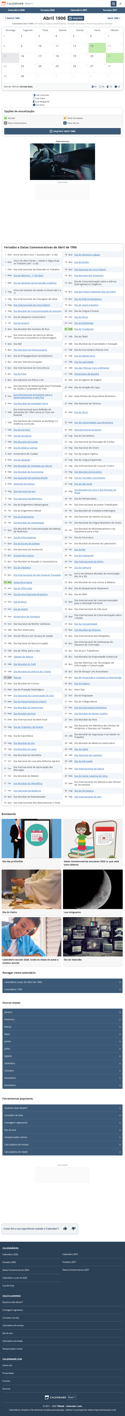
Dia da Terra (81, 412)
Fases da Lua (73, 123)
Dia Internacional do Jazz (87, 796)
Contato (6, 1380)
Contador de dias (13, 1115)
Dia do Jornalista (22, 435)
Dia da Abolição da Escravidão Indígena (35, 282)
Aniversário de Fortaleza (27, 616)
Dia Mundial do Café (25, 664)
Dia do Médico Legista (25, 447)
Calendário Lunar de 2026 (14, 1277)
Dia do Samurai (82, 567)
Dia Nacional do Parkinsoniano (30, 349)
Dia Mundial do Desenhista (28, 707)
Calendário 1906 (13, 989)
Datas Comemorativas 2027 (75, 1269)
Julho (7, 1048)
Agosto (8, 1055)
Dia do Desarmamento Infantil (30, 701)
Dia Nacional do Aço (24, 491)
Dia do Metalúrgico (84, 355)
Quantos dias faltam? (16, 1107)
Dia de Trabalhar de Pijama (28, 727)
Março (7, 1026)
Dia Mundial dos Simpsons (89, 275)
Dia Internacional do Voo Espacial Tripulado (37, 575)
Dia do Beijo (20, 601)
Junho (7, 1041)
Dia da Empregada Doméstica (90, 707)
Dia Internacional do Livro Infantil (32, 305)
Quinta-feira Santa (24, 555)
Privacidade (8, 1373)
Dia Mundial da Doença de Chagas (32, 671)
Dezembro (10, 1085)
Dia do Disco (81, 317)
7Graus (60, 1406)
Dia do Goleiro (82, 683)
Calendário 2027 (78, 10)
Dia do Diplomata (83, 323)
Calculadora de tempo (16, 1144)
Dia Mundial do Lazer (25, 749)
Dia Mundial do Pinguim (87, 629)
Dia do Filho (20, 373)
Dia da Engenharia (24, 516)
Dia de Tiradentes (84, 329)
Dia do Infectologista (25, 537)
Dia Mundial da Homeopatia (29, 522)
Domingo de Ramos (24, 483)
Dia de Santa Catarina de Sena (91, 775)
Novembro (10, 1077)
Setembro (9, 1063)
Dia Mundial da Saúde (26, 441)
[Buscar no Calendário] (114, 4)
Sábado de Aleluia (23, 656)
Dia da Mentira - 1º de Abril (28, 275)
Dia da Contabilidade (85, 623)
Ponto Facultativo (75, 118)
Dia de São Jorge (83, 483)
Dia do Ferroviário (84, 790)
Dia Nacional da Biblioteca (28, 498)
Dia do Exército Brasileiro (88, 299)
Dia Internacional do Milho (88, 561)
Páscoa (17, 677)
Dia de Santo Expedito (86, 305)
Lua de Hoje (8, 1285)
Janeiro (8, 1012)
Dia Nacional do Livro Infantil (90, 269)
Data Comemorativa (17, 123)
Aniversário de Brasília (86, 373)
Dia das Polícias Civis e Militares (91, 367)
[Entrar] (120, 4)
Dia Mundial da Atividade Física (31, 403)
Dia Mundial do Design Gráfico (91, 713)
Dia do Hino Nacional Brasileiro (31, 594)
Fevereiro (9, 1019)
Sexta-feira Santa (23, 582)
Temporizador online (15, 1137)
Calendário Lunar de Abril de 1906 (23, 982)
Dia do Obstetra (22, 567)
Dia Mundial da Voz (24, 743)
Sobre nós (7, 1365)
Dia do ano (10, 1129)
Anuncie (6, 1388)
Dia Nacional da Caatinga (88, 755)
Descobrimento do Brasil (87, 429)
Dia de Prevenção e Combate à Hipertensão (98, 677)
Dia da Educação (83, 761)
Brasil (28, 3)
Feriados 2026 (48, 10)
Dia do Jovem (21, 609)
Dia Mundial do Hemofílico (28, 783)
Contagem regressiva (15, 1122)
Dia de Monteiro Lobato (87, 254)
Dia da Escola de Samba (27, 543)
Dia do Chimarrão (84, 555)
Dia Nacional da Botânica (27, 790)
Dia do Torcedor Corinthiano (89, 477)
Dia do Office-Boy (23, 588)
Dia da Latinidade (84, 361)
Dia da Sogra (81, 749)
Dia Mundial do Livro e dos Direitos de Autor (95, 491)
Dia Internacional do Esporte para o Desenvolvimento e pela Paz (33, 396)
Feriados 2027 (110, 10)
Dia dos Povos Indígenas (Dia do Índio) (95, 291)
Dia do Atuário (21, 323)
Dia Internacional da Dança (89, 768)
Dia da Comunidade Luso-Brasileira (93, 422)
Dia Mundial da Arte (24, 713)
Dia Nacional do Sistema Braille (31, 477)
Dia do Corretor (22, 429)
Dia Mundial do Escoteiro (88, 471)
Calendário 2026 (16, 10)
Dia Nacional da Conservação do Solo (34, 695)
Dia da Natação (22, 459)
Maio (7, 1034)
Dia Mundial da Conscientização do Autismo (38, 311)
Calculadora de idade (16, 1151)
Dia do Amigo (81, 262)
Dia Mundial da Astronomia (28, 471)
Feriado (11, 118)
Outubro (9, 1070)
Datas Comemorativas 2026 (15, 1270)
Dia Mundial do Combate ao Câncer (33, 465)
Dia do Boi (79, 549)
